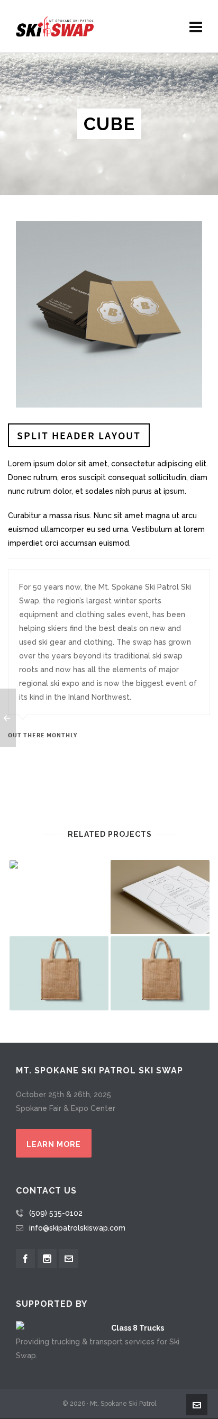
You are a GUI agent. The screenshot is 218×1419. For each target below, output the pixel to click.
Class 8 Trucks (137, 1328)
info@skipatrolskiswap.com (77, 1228)
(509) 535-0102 (56, 1213)
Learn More (53, 1144)
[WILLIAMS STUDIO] (59, 864)
